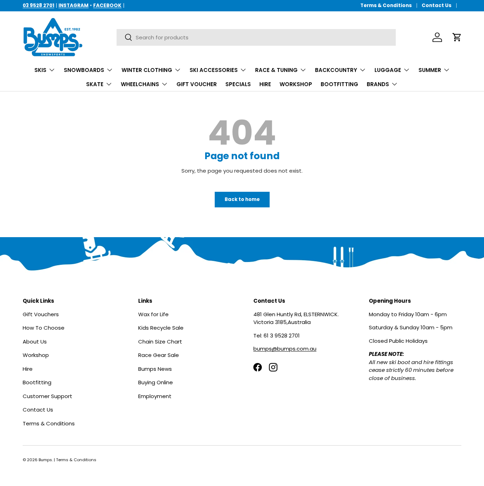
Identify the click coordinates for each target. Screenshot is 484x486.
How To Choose (43, 327)
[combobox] (256, 37)
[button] (457, 37)
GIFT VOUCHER (196, 84)
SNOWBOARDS (84, 70)
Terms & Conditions (386, 5)
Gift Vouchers (41, 314)
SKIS (40, 70)
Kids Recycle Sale (161, 327)
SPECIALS (238, 84)
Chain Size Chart (160, 341)
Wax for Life (153, 314)
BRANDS (378, 84)
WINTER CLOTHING (147, 70)
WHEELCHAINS (140, 84)
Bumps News (155, 368)
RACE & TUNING (276, 70)
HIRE (265, 84)
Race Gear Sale (158, 355)
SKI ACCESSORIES (214, 70)
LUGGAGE (388, 70)
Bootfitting (37, 382)
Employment (154, 396)
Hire (28, 368)
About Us (35, 341)
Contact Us (436, 5)
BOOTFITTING (339, 84)
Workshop (36, 355)
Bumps (45, 460)
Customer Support (47, 396)
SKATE (94, 84)
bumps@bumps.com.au (284, 348)
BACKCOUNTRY (336, 70)
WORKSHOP (296, 84)
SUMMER (429, 70)
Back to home (242, 199)
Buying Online (155, 382)
